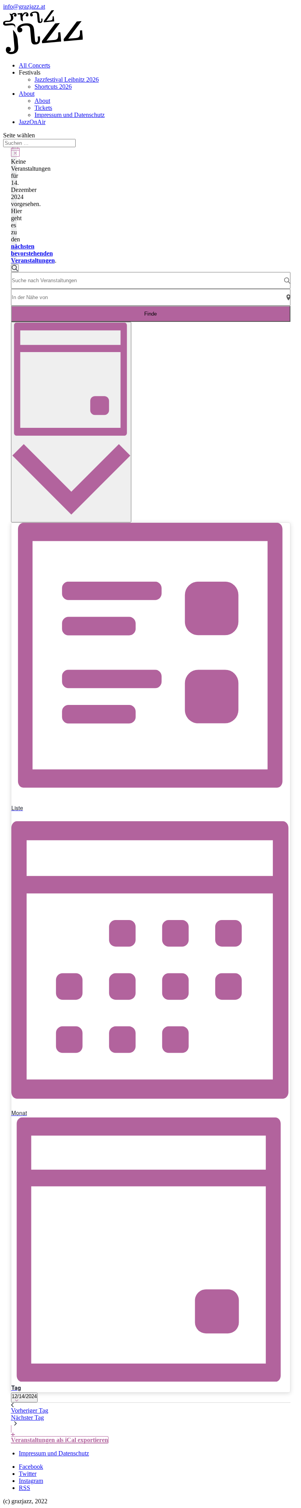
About (26, 93)
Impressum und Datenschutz (69, 114)
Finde (150, 314)
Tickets (43, 107)
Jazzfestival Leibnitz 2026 (66, 79)
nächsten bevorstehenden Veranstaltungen (33, 253)
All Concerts (34, 65)
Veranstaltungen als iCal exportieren (59, 1440)
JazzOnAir (32, 122)
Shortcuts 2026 (53, 86)
